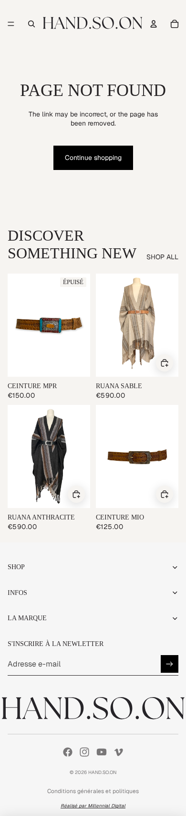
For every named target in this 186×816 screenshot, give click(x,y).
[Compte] (153, 23)
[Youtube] (101, 752)
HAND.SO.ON (102, 772)
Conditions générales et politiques (93, 791)
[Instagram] (84, 752)
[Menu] (11, 24)
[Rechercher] (31, 23)
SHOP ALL (162, 257)
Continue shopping (93, 157)
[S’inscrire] (169, 664)
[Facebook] (67, 752)
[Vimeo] (118, 752)
